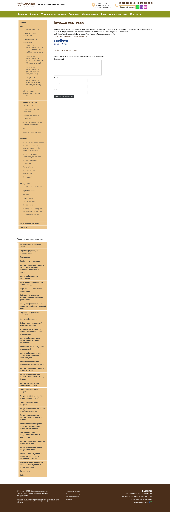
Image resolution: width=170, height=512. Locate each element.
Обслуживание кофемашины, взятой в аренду (31, 93)
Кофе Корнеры (28, 105)
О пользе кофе (25, 257)
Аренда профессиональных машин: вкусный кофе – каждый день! (33, 306)
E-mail (56, 84)
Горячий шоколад (32, 214)
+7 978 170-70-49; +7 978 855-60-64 (136, 3)
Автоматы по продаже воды (33, 142)
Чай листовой (28, 205)
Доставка (69, 499)
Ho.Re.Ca (26, 195)
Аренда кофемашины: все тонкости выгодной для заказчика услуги (30, 355)
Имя (56, 78)
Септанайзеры (28, 167)
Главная (22, 14)
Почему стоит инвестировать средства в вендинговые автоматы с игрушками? (31, 426)
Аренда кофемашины (28, 319)
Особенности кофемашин (30, 261)
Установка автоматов (53, 14)
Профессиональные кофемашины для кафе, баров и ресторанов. (31, 148)
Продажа (73, 14)
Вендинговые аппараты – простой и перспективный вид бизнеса (32, 377)
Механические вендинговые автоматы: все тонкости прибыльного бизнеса (31, 456)
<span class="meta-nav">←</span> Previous (70, 36)
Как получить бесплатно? (32, 29)
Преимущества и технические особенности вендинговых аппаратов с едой (31, 465)
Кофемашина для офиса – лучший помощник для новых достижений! (31, 297)
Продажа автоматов (72, 497)
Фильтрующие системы (113, 14)
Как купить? (27, 177)
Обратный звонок (127, 7)
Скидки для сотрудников (32, 132)
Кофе (22, 475)
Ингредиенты (90, 14)
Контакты (135, 14)
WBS (146, 502)
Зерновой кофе (28, 191)
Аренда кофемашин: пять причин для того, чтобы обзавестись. (30, 340)
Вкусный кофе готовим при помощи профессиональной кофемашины (31, 331)
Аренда (34, 14)
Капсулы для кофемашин (32, 187)
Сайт (55, 90)
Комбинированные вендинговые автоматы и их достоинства (31, 434)
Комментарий (59, 59)
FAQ (24, 128)
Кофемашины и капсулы (74, 494)
